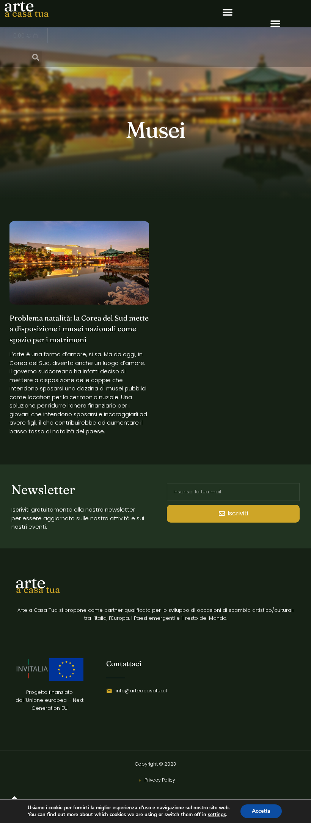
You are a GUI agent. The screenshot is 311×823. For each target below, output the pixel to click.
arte (30, 582)
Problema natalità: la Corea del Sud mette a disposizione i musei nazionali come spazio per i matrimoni (79, 328)
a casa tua (27, 13)
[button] (228, 12)
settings (217, 814)
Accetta (261, 811)
